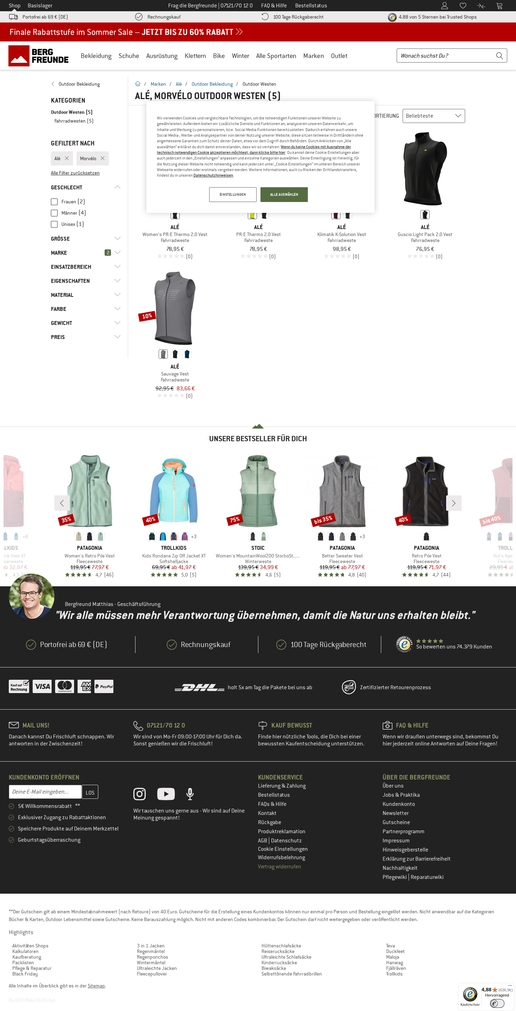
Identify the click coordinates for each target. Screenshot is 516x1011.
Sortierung (384, 115)
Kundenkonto (399, 804)
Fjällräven (396, 968)
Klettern (195, 56)
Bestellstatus (274, 794)
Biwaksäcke (274, 968)
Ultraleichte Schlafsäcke (286, 957)
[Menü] (510, 987)
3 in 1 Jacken (151, 945)
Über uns (393, 785)
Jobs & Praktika (401, 794)
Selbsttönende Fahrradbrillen (292, 974)
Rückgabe (269, 822)
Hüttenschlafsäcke (281, 945)
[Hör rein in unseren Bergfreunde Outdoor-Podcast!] (195, 795)
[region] (260, 157)
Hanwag (394, 962)
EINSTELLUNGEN (233, 194)
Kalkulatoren (25, 951)
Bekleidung (96, 56)
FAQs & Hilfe (272, 804)
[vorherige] (62, 503)
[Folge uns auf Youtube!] (171, 795)
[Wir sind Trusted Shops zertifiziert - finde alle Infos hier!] (405, 644)
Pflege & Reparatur (32, 968)
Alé (179, 84)
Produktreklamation (281, 831)
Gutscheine (396, 822)
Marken (313, 56)
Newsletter (396, 813)
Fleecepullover (152, 974)
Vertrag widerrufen (279, 866)
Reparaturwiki (427, 877)
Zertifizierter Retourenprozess (395, 687)
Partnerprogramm (403, 831)
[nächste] (454, 503)
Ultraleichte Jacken (157, 968)
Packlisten (23, 962)
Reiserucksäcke (278, 951)
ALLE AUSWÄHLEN (284, 194)
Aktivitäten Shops (30, 945)
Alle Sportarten (276, 56)
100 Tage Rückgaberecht (298, 17)
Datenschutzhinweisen (213, 175)
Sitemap (96, 986)
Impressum (396, 840)
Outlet (339, 56)
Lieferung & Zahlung (282, 785)
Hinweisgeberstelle (405, 849)
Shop (15, 5)
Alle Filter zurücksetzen (75, 173)
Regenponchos (152, 957)
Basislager (40, 5)
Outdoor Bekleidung (212, 84)
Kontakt (267, 813)
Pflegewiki (395, 877)
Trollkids (394, 974)
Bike (219, 56)
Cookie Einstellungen (283, 849)
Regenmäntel (151, 951)
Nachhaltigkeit (400, 868)
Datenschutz (286, 840)
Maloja (392, 957)
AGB (263, 840)
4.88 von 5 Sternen (437, 17)
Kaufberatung (26, 957)
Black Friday (25, 974)
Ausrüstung (162, 56)
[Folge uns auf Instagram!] (144, 795)
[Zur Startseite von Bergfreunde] (40, 55)
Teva (390, 945)
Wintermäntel (151, 962)
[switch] (497, 1003)
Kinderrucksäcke (279, 962)
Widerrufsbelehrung (281, 857)
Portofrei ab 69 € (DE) (45, 17)
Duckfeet (395, 951)
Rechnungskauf (163, 17)
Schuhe (129, 56)
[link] (86, 84)
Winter (240, 56)
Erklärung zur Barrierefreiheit (417, 858)
